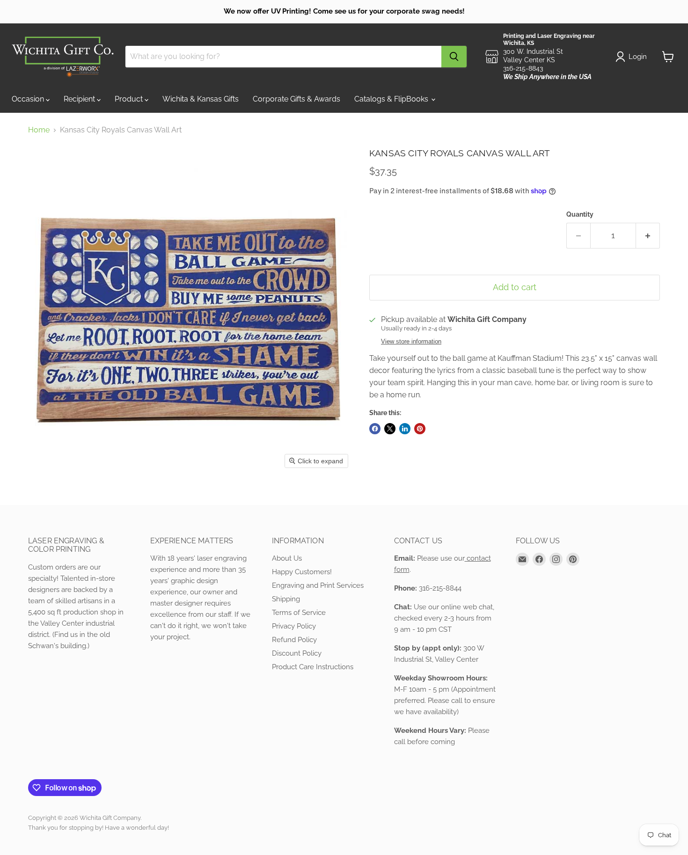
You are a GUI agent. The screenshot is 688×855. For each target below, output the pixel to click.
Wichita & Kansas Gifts (200, 99)
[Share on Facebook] (375, 428)
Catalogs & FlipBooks (392, 99)
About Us (287, 558)
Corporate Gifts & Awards (296, 99)
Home (39, 130)
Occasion (29, 99)
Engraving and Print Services (318, 585)
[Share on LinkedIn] (404, 428)
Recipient (80, 99)
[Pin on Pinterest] (419, 428)
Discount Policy (297, 653)
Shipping (286, 599)
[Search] (454, 56)
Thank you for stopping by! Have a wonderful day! (98, 827)
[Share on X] (389, 428)
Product (130, 99)
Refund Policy (294, 640)
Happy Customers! (302, 572)
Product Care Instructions (312, 667)
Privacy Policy (294, 626)
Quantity (579, 214)
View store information (411, 341)
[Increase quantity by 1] (648, 235)
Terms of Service (299, 612)
